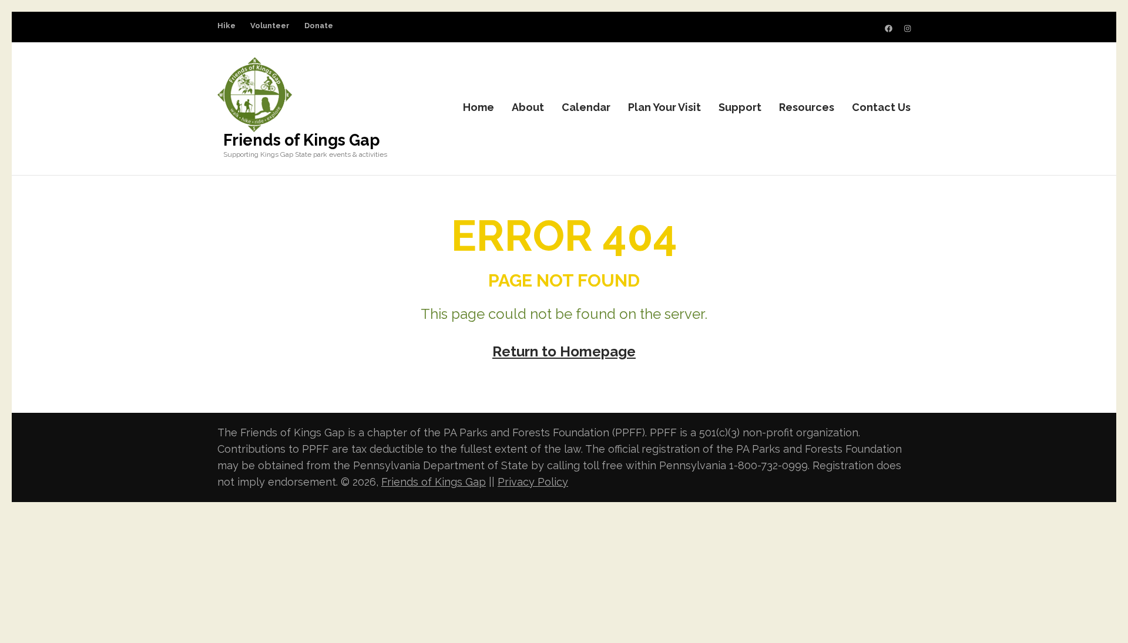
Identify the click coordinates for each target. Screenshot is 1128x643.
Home (478, 107)
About (528, 107)
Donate (318, 25)
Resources (806, 107)
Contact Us (881, 107)
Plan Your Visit (664, 107)
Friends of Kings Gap (301, 140)
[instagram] (907, 28)
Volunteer (270, 25)
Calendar (586, 107)
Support (740, 107)
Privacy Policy (533, 482)
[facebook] (888, 28)
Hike (226, 25)
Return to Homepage (564, 351)
